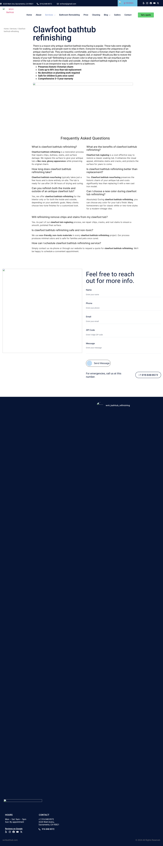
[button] (50, 15)
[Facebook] (150, 3)
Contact (127, 15)
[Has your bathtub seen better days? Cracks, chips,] (107, 519)
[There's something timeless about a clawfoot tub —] (149, 522)
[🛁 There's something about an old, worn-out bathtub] (107, 732)
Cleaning (96, 15)
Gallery (117, 15)
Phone (89, 303)
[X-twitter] (158, 3)
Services (49, 15)
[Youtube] (154, 3)
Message (90, 343)
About (38, 15)
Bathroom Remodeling (69, 15)
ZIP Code (90, 330)
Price (86, 15)
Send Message (102, 363)
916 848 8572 (48, 829)
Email (88, 317)
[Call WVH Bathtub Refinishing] (144, 375)
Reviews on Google (14, 829)
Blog (106, 15)
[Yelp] (143, 3)
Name (89, 290)
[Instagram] (147, 3)
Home (29, 15)
